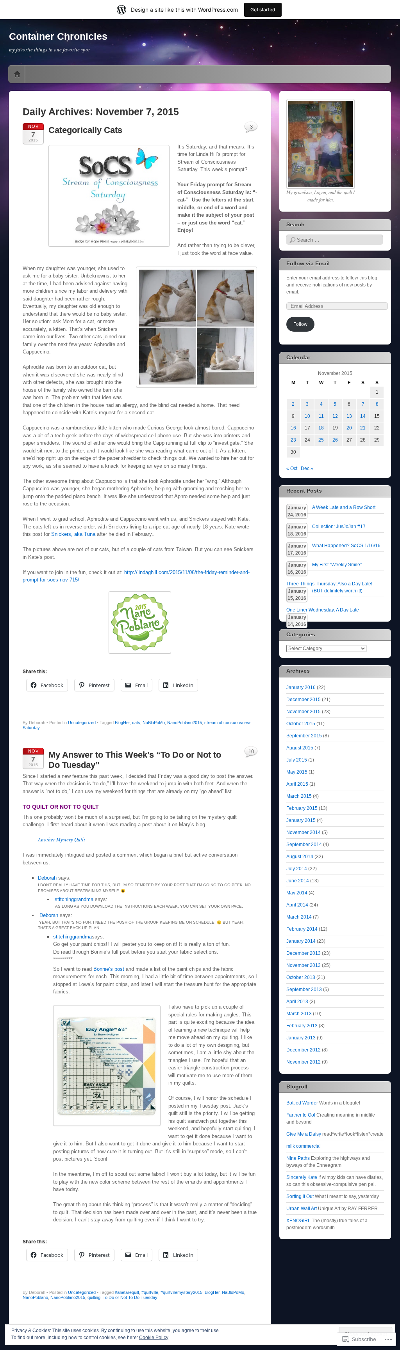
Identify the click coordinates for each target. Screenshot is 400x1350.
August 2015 (299, 748)
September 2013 (304, 989)
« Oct (291, 468)
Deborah (47, 878)
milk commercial (303, 1146)
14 (363, 416)
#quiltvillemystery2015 (181, 1292)
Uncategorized (82, 722)
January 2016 (301, 687)
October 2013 (300, 977)
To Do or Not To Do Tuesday (130, 1297)
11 (321, 416)
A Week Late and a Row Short (343, 507)
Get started (262, 9)
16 (293, 428)
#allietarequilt (127, 1292)
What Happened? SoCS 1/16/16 (346, 545)
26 (335, 440)
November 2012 (303, 1062)
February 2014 (302, 929)
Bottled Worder (302, 1103)
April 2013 (297, 1001)
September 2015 (304, 736)
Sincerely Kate (301, 1177)
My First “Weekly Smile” (337, 564)
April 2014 (297, 905)
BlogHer (122, 722)
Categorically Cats (85, 130)
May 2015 (296, 772)
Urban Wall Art (301, 1208)
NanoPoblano (35, 1297)
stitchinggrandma (74, 899)
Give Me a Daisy (303, 1134)
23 (293, 440)
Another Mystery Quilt (61, 839)
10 (251, 752)
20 (349, 428)
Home (17, 74)
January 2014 (301, 941)
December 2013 (303, 953)
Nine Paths (298, 1158)
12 (335, 416)
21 (363, 428)
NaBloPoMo (154, 722)
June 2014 (297, 881)
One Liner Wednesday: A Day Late (322, 610)
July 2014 (296, 868)
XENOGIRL (298, 1220)
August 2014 (299, 856)
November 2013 (303, 965)
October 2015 (300, 723)
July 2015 (296, 760)
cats (136, 722)
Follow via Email (308, 263)
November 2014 (303, 832)
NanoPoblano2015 (184, 722)
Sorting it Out (300, 1196)
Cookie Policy (153, 1337)
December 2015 (303, 699)
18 (321, 428)
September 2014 (304, 844)
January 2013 (301, 1038)
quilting (94, 1297)
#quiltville (149, 1292)
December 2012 (303, 1050)
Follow (300, 324)
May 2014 (296, 893)
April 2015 (297, 784)
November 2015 (303, 711)
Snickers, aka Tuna (73, 534)
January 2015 (301, 820)
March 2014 (299, 917)
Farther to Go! (300, 1115)
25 (321, 440)
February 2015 (302, 808)
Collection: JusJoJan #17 (339, 526)
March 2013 (299, 1013)
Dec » (307, 468)
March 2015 (299, 796)
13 (349, 416)
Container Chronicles (58, 36)
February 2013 (302, 1025)
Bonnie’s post (108, 969)
